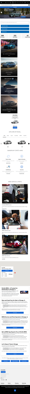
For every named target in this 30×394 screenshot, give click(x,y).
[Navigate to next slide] (29, 12)
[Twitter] (4, 380)
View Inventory (15, 312)
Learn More (3, 234)
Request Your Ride (22, 173)
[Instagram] (3, 380)
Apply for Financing (17, 384)
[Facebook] (1, 380)
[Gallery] (15, 12)
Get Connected (8, 173)
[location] (24, 0)
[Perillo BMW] (3, 2)
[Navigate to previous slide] (0, 12)
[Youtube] (6, 380)
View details (15, 127)
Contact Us (23, 384)
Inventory (2, 383)
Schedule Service (15, 327)
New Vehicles (2, 384)
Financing (16, 383)
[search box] (15, 22)
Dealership (24, 383)
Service (9, 383)
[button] (15, 273)
